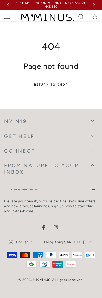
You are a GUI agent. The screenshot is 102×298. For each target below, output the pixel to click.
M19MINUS (41, 280)
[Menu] (7, 16)
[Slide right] (93, 5)
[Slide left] (8, 5)
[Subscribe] (95, 189)
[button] (81, 16)
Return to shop (51, 84)
